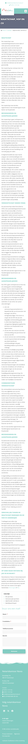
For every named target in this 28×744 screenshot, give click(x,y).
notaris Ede (5, 723)
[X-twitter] (8, 711)
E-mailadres (7, 621)
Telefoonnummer (8, 628)
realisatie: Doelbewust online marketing (13, 740)
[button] (25, 11)
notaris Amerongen (7, 720)
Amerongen (12, 587)
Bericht (5, 636)
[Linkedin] (4, 711)
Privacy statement (7, 734)
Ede (18, 587)
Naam (5, 614)
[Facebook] (12, 711)
